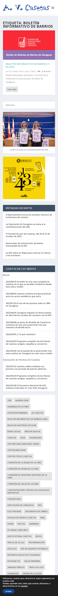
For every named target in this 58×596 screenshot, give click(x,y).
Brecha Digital (33, 431)
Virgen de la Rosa (32, 573)
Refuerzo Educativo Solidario (23, 554)
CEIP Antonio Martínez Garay (23, 444)
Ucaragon (12, 573)
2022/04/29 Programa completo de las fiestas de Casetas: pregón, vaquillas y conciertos (28, 342)
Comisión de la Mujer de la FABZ (24, 462)
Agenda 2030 (21, 400)
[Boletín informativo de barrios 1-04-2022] (29, 45)
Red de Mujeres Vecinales (34, 548)
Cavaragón (35, 437)
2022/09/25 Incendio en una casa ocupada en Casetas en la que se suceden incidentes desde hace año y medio (29, 284)
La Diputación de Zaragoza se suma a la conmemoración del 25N (25, 225)
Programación (36, 542)
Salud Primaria (32, 561)
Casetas (11, 437)
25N (9, 400)
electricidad (14, 511)
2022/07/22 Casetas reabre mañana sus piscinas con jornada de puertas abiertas (26, 367)
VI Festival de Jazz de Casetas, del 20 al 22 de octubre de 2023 (28, 235)
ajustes (24, 586)
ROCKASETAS (13, 561)
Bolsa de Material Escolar (21, 425)
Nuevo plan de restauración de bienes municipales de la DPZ (24, 244)
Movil (39, 536)
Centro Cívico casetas (19, 456)
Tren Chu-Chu (36, 567)
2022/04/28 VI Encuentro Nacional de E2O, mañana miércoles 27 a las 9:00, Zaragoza (26, 386)
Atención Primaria (17, 412)
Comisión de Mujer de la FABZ (23, 468)
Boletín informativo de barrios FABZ (27, 419)
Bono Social (14, 431)
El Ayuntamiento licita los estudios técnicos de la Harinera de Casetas (29, 216)
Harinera (34, 523)
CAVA (22, 437)
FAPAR (10, 523)
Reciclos (12, 548)
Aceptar (8, 591)
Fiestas (21, 523)
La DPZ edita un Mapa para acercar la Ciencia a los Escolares (28, 254)
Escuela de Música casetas (21, 517)
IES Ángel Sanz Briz (17, 530)
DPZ (40, 505)
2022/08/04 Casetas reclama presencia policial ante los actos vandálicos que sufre (28, 295)
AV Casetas (13, 71)
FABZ (33, 71)
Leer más (11, 89)
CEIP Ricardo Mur (16, 450)
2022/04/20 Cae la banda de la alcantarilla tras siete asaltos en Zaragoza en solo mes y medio (29, 352)
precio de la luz (15, 542)
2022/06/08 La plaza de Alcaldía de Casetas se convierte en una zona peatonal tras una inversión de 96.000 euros (28, 325)
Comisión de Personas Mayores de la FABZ (27, 476)
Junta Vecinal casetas (19, 536)
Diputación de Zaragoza (20, 505)
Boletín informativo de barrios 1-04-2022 (28, 65)
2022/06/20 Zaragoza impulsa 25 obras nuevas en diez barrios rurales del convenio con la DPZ (29, 314)
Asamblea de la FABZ (18, 406)
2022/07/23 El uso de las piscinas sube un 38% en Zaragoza (28, 304)
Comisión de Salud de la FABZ (23, 483)
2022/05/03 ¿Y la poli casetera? (21, 334)
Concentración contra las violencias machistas (28, 491)
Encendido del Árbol (36, 511)
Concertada (14, 499)
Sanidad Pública (15, 567)
